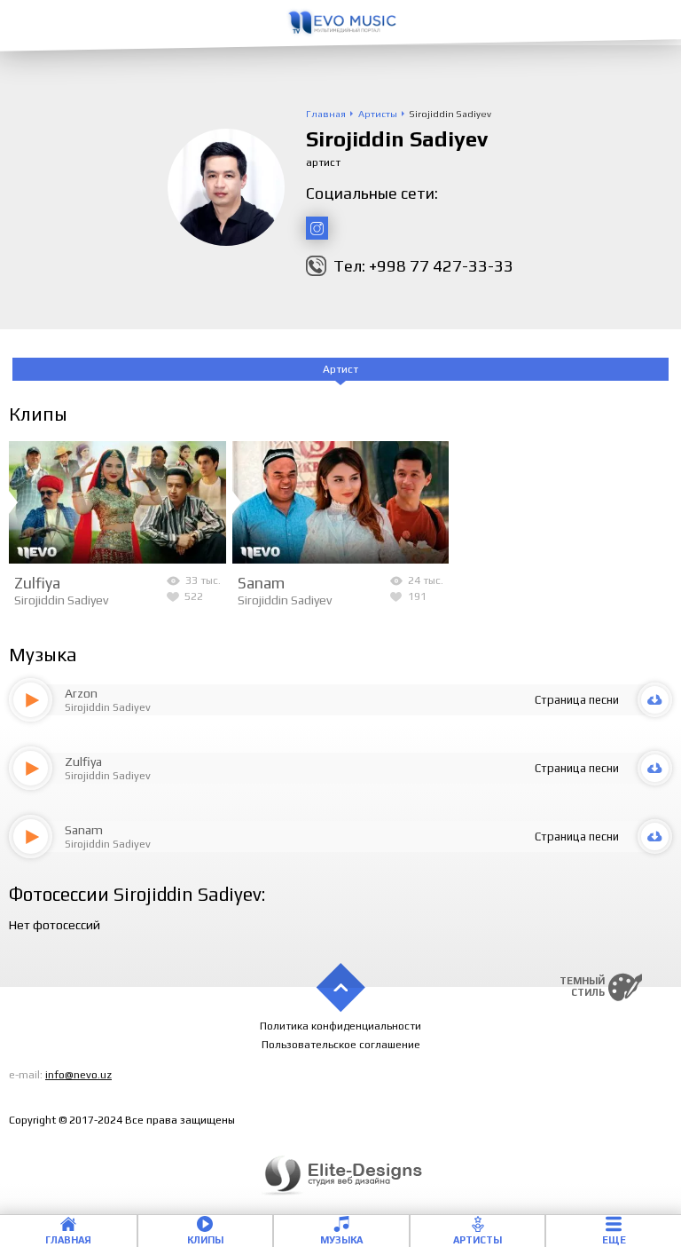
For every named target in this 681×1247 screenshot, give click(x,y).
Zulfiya (37, 583)
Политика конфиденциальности (340, 1026)
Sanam (261, 583)
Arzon (81, 693)
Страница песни (577, 699)
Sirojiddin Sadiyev (61, 600)
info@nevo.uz (78, 1075)
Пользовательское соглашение (341, 1044)
